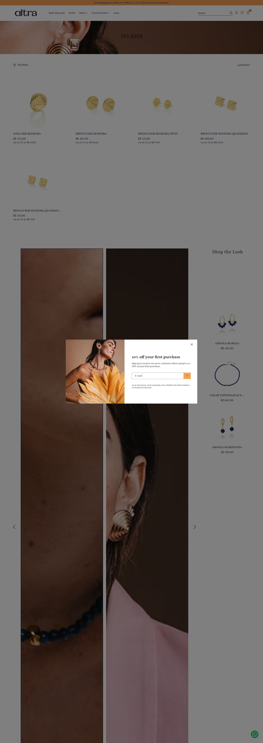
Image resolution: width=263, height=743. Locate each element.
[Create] (187, 376)
